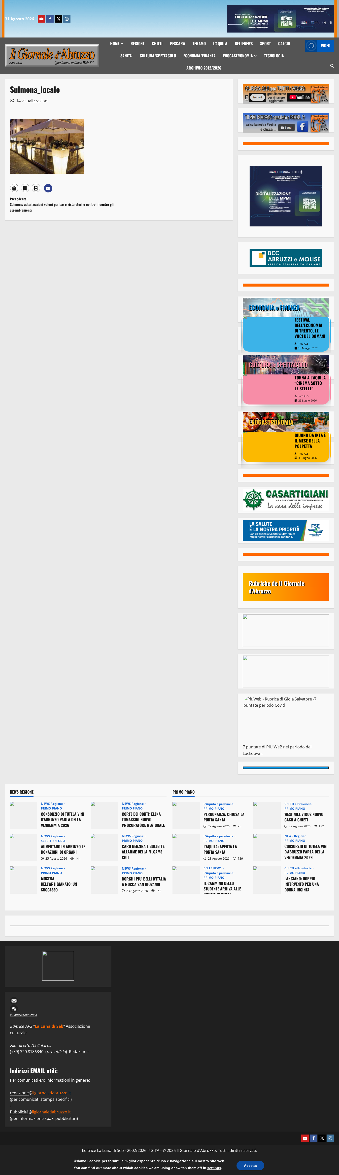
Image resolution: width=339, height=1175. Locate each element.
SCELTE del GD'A (53, 841)
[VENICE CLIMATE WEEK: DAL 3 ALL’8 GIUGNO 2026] (267, 331)
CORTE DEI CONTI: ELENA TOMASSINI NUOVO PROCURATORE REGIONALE (104, 815)
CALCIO (284, 43)
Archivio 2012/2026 (203, 68)
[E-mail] (58, 1001)
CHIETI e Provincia (298, 804)
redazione (19, 1093)
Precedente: (62, 204)
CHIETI (157, 43)
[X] (58, 19)
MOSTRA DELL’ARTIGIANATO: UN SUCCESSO (23, 880)
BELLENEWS (244, 43)
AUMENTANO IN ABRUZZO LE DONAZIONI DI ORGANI (23, 847)
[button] (332, 66)
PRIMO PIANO (51, 808)
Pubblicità (19, 1112)
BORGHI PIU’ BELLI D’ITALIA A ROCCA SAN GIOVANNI (104, 880)
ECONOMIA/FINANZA (199, 56)
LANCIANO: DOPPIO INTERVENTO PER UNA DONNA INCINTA (267, 880)
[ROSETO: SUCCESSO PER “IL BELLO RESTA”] (267, 388)
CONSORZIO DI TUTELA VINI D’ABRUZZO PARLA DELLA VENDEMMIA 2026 (23, 815)
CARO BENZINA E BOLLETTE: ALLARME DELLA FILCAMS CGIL (104, 847)
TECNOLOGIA (274, 56)
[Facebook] (50, 19)
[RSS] (58, 1009)
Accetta (250, 1166)
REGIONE (137, 43)
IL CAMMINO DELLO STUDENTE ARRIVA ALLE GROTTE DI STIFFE (186, 880)
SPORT (265, 43)
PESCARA (177, 43)
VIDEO (325, 45)
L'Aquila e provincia (218, 804)
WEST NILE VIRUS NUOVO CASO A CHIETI (267, 815)
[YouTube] (41, 19)
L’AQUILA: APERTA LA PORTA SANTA (186, 847)
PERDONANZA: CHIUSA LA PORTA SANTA (186, 815)
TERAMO (199, 43)
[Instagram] (66, 19)
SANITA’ (126, 56)
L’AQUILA (220, 43)
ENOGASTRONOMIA (238, 56)
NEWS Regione (52, 803)
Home (114, 43)
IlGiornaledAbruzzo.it (23, 1015)
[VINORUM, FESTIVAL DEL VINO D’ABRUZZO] (267, 445)
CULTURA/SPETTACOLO (158, 56)
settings (214, 1168)
